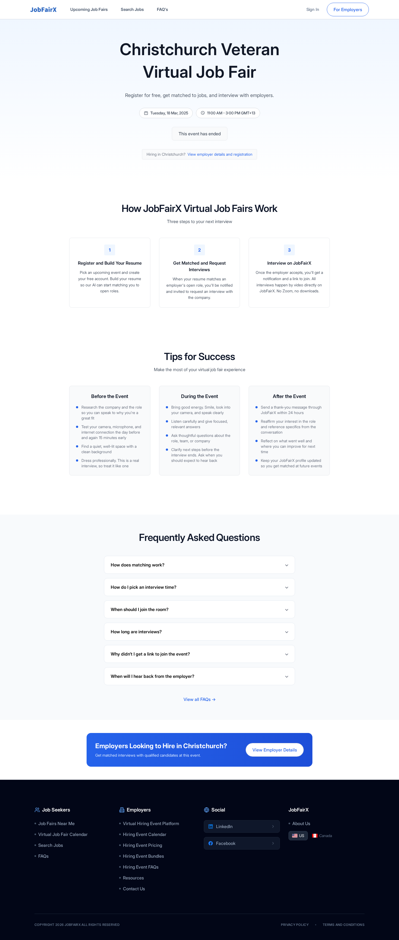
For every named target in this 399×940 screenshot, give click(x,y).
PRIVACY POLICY (295, 925)
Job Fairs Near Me (56, 823)
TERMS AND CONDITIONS (344, 925)
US (301, 835)
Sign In (312, 9)
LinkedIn (224, 826)
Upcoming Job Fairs (89, 9)
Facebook (225, 843)
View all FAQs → (199, 699)
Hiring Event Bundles (143, 856)
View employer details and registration (220, 154)
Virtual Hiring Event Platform (151, 823)
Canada (325, 835)
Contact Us (134, 888)
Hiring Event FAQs (141, 867)
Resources (133, 878)
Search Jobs (132, 9)
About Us (301, 823)
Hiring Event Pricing (142, 845)
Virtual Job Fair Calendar (63, 834)
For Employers (348, 9)
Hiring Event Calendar (144, 834)
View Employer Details (274, 750)
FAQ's (162, 9)
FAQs (43, 856)
